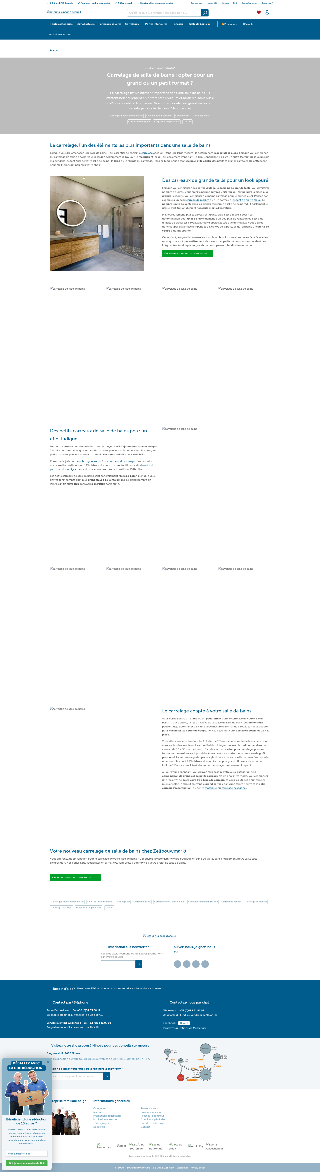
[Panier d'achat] (272, 10)
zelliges (71, 469)
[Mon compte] (267, 12)
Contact (145, 1126)
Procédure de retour (152, 1115)
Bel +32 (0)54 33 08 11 (86, 1010)
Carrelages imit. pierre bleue (169, 901)
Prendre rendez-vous (153, 1123)
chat (205, 1002)
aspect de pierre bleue (247, 200)
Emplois (225, 3)
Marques (98, 1112)
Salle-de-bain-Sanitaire (99, 901)
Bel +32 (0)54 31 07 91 (97, 1022)
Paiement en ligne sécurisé (95, 3)
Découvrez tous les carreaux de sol (185, 253)
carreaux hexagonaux (84, 461)
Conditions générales (153, 1119)
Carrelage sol (182, 115)
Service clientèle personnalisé (156, 3)
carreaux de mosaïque (122, 461)
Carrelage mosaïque (61, 907)
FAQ (235, 3)
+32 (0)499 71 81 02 (192, 1010)
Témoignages (101, 1123)
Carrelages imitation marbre (203, 901)
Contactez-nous (249, 3)
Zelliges (187, 121)
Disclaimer (182, 1167)
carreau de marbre (197, 200)
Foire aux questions (152, 1112)
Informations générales (111, 1101)
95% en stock (125, 3)
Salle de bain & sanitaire (159, 115)
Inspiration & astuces (105, 1119)
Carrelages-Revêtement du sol (67, 901)
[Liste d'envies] (259, 12)
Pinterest (205, 964)
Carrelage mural (201, 115)
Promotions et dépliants (107, 1115)
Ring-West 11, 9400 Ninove (64, 1053)
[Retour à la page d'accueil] (64, 12)
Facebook (186, 964)
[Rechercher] (205, 13)
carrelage (147, 152)
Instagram (196, 964)
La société (212, 3)
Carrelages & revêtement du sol (126, 115)
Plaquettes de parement (167, 121)
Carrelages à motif (231, 901)
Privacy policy (197, 1167)
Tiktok (177, 964)
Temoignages (197, 3)
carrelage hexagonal (234, 788)
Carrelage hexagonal (139, 121)
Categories (99, 1108)
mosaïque (211, 788)
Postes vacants (149, 1108)
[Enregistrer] (106, 1076)
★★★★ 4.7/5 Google (61, 3)
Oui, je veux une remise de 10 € (26, 1163)
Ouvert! (184, 1023)
